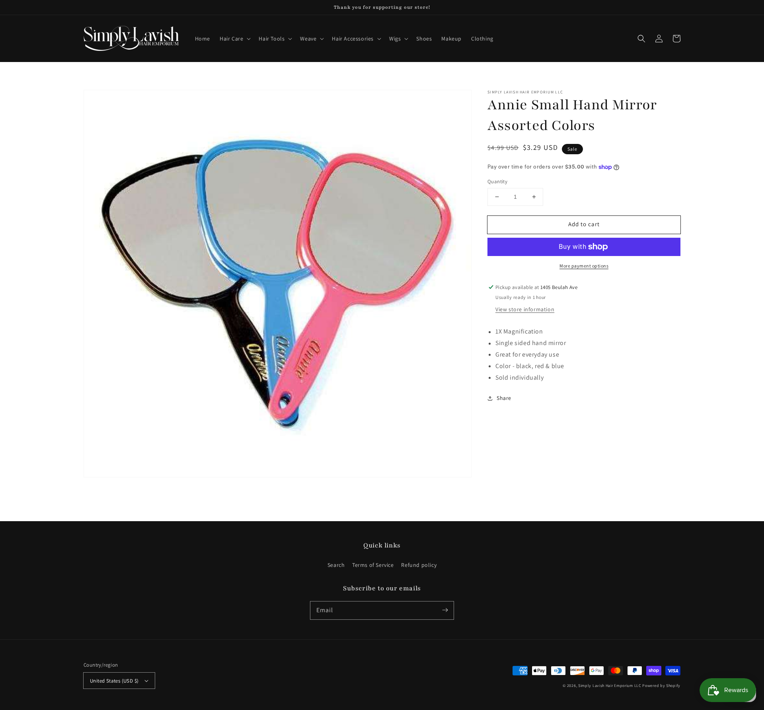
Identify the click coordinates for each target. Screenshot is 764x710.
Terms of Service (373, 564)
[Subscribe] (445, 610)
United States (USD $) (114, 680)
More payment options (583, 266)
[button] (234, 38)
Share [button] (504, 398)
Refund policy (419, 564)
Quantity (497, 181)
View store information (524, 309)
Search (336, 564)
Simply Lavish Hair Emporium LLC (609, 685)
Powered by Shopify (661, 685)
